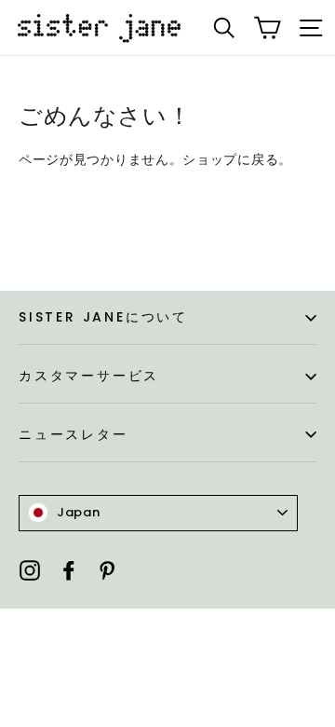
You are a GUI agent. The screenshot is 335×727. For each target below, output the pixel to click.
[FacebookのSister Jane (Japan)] (69, 570)
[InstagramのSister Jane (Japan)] (30, 570)
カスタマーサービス (89, 375)
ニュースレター (73, 434)
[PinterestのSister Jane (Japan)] (107, 570)
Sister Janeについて (103, 317)
